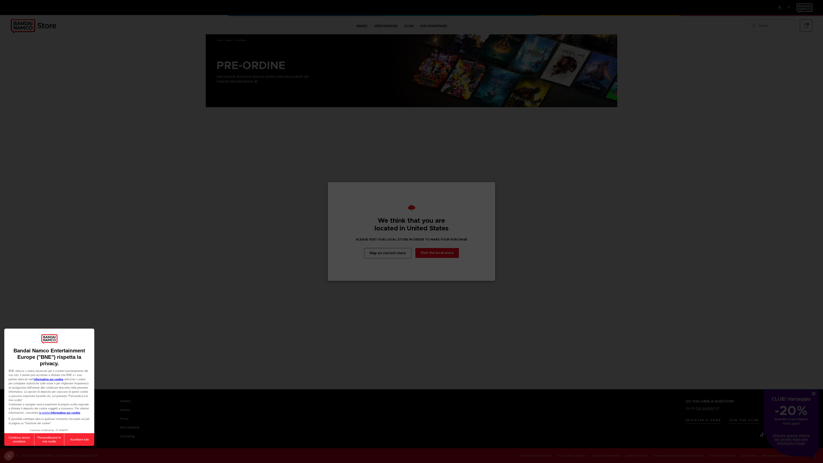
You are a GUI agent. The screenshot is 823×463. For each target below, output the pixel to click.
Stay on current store (387, 253)
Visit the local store (437, 253)
